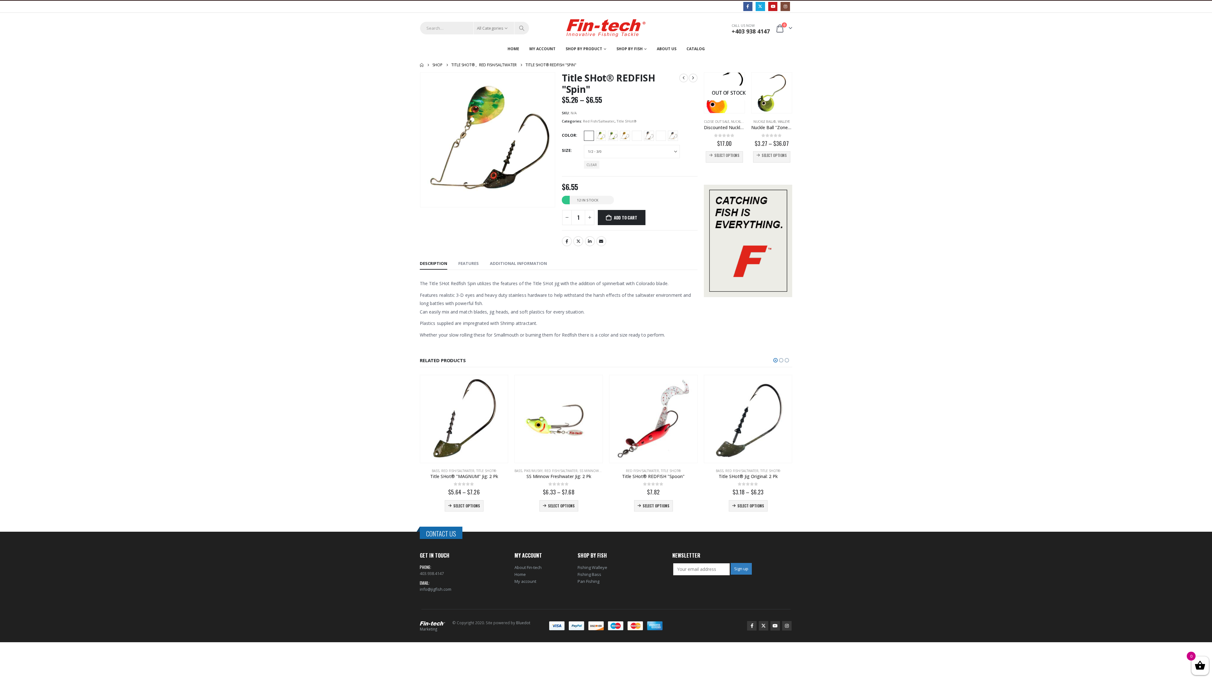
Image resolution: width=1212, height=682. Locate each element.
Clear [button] (591, 164)
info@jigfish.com (435, 589)
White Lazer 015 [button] (673, 136)
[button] (775, 360)
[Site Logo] (606, 28)
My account (525, 581)
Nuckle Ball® (742, 121)
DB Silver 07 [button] (649, 136)
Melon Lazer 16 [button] (661, 136)
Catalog (695, 48)
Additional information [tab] (518, 263)
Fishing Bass (589, 574)
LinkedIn (590, 241)
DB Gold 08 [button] (625, 136)
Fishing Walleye (592, 567)
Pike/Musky (533, 471)
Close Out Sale (716, 121)
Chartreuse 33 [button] (601, 136)
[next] (693, 78)
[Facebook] (747, 6)
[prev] (683, 78)
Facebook (567, 241)
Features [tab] (468, 263)
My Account (542, 48)
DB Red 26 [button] (637, 136)
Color (569, 135)
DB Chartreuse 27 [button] (613, 136)
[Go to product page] (772, 93)
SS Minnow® (590, 471)
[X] (760, 6)
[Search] (521, 28)
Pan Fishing (588, 581)
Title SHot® (626, 121)
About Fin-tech (528, 567)
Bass (435, 471)
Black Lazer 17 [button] (589, 136)
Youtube (775, 626)
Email (601, 241)
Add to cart (625, 217)
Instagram (787, 626)
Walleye (784, 121)
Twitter (578, 241)
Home (513, 48)
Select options (727, 155)
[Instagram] (785, 6)
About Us (666, 48)
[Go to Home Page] (422, 65)
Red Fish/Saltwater (599, 121)
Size (566, 150)
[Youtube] (772, 6)
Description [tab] (433, 263)
